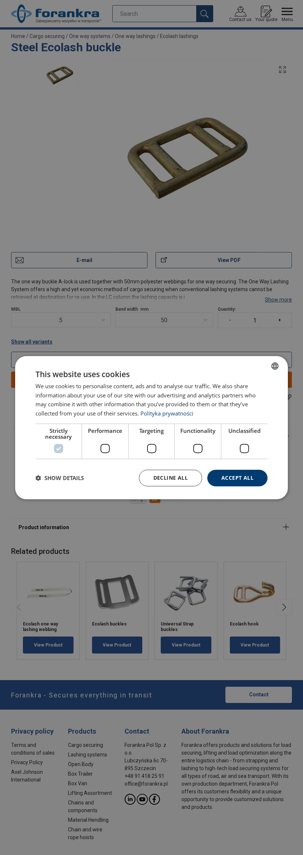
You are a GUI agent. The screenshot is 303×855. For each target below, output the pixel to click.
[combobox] (275, 365)
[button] (59, 478)
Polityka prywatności (166, 413)
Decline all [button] (170, 477)
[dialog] (151, 427)
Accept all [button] (237, 477)
